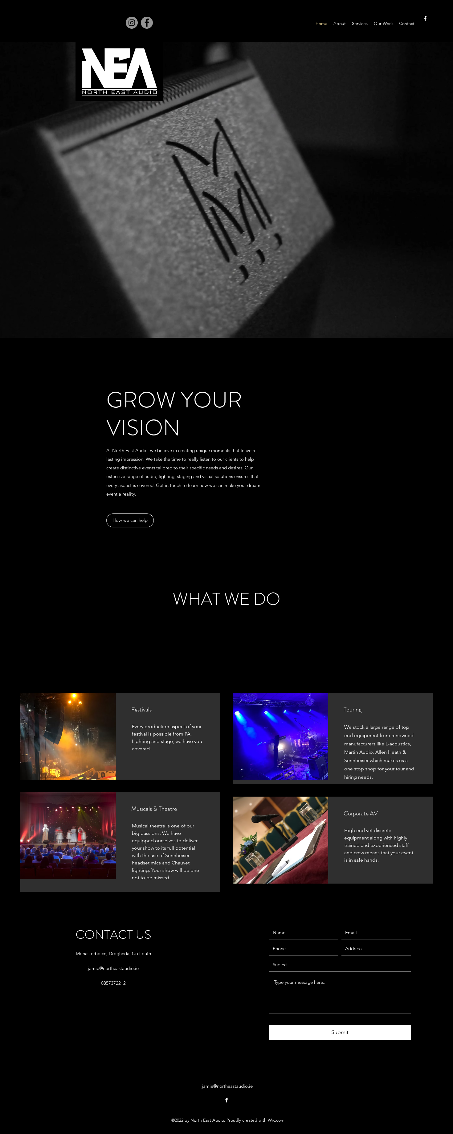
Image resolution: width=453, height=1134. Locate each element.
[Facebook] (147, 23)
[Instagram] (132, 23)
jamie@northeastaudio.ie (113, 968)
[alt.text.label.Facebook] (425, 18)
